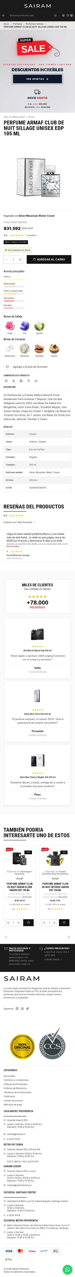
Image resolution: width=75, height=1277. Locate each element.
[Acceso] (63, 15)
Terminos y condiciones (16, 1080)
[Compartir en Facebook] (6, 381)
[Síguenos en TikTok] (27, 1008)
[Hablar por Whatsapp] (67, 1269)
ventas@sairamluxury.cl (19, 1185)
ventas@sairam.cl (16, 1134)
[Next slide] (68, 937)
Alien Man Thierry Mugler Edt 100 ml (37, 777)
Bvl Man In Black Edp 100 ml (38, 650)
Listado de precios (13, 1100)
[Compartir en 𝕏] (13, 381)
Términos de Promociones (17, 1092)
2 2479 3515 (13, 1139)
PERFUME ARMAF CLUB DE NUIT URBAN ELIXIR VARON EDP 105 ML (20, 887)
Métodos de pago (13, 1104)
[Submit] (55, 15)
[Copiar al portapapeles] (36, 381)
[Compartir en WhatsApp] (21, 381)
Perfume (17, 24)
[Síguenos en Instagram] (17, 1008)
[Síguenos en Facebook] (22, 1008)
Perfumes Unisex (34, 24)
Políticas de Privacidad (15, 1084)
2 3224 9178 (13, 1215)
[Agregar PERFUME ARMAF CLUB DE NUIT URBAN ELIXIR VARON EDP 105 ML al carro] (28, 922)
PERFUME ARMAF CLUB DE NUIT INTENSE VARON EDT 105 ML (55, 887)
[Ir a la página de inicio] (37, 5)
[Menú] (3, 15)
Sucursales (9, 1076)
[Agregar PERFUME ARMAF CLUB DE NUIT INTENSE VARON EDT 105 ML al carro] (64, 922)
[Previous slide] (6, 937)
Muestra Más (13, 546)
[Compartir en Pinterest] (28, 381)
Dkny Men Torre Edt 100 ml (37, 714)
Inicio (6, 24)
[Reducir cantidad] (6, 259)
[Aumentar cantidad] (20, 259)
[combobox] (33, 15)
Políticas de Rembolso (15, 1088)
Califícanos (9, 1096)
